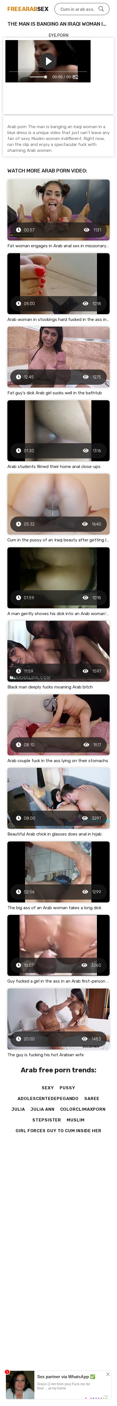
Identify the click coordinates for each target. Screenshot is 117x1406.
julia (18, 1109)
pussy (67, 1087)
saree (91, 1098)
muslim (75, 1120)
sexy (48, 1087)
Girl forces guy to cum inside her (58, 1130)
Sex (28, 9)
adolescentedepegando (48, 1098)
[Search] (101, 9)
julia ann (42, 1109)
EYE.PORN (58, 35)
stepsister (46, 1120)
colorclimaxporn (83, 1109)
